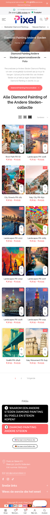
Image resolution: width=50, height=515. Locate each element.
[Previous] (2, 27)
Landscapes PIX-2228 (37, 157)
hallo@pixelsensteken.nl (28, 9)
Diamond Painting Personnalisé (23, 88)
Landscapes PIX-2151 (37, 320)
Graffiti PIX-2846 (13, 360)
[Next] (48, 27)
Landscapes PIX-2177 (37, 279)
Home (17, 43)
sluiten (47, 3)
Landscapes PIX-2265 (37, 238)
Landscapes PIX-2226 (13, 320)
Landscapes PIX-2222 (13, 238)
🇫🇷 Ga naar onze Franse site (25, 440)
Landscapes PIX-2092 (13, 279)
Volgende (31, 378)
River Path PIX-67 (13, 157)
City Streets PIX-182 (13, 197)
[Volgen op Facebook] (3, 479)
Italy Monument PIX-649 (36, 360)
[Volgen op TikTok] (13, 479)
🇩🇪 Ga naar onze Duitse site (25, 446)
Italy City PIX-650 (36, 197)
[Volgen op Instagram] (8, 479)
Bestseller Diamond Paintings (16, 27)
